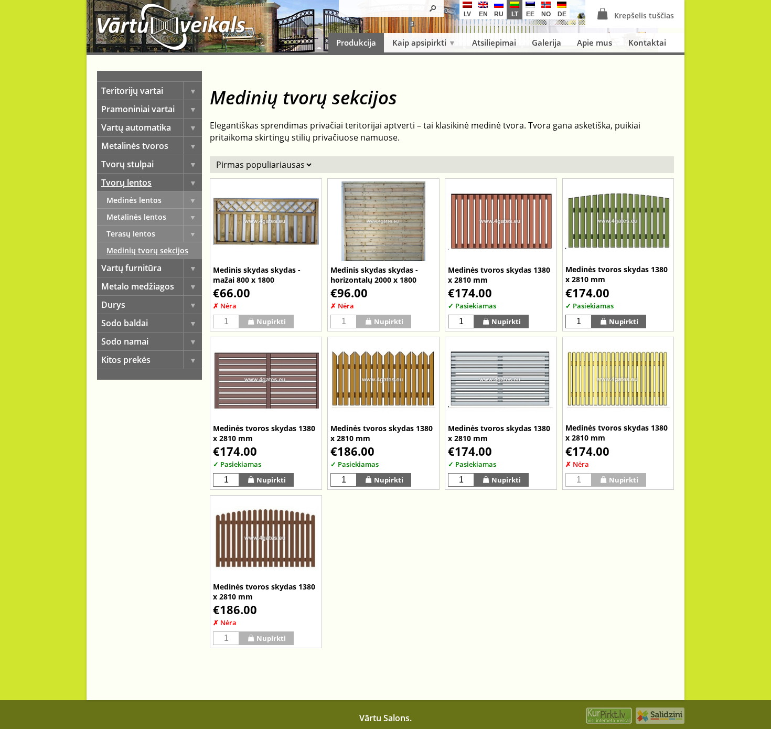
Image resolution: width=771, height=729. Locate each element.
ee (530, 14)
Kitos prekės (126, 360)
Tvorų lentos (126, 182)
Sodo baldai (124, 323)
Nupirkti (271, 321)
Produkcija (356, 42)
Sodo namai (124, 341)
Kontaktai (647, 42)
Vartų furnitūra (131, 268)
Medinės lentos (134, 200)
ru (499, 14)
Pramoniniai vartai (138, 109)
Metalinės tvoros (134, 146)
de (562, 14)
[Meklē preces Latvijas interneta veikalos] (609, 716)
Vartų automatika (136, 127)
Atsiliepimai (494, 42)
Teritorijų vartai (132, 91)
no (546, 14)
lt (514, 14)
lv (467, 14)
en (483, 14)
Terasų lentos (130, 234)
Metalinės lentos (136, 217)
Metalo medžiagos (137, 286)
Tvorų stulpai (127, 164)
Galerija (546, 42)
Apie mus (594, 42)
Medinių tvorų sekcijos (147, 250)
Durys (113, 304)
